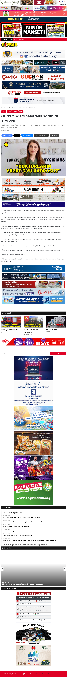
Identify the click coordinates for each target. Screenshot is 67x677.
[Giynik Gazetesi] (9, 45)
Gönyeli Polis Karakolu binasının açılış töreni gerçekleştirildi (31, 330)
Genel (3, 111)
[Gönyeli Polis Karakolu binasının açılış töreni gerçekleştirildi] (33, 321)
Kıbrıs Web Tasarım (47, 674)
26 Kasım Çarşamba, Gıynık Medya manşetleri (21, 584)
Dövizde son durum (52, 329)
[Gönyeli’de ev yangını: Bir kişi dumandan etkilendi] (11, 321)
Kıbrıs (9, 111)
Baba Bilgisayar (37, 674)
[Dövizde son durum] (56, 321)
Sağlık (21, 111)
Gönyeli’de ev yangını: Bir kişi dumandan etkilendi (10, 330)
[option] (33, 568)
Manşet (11, 107)
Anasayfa (5, 107)
